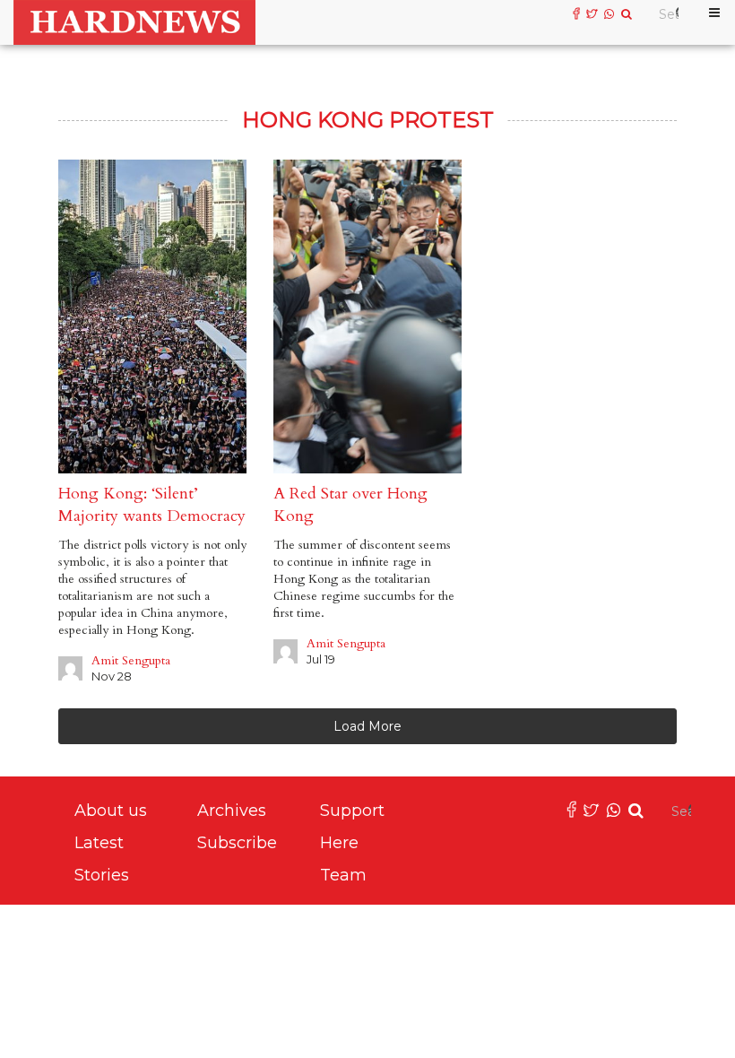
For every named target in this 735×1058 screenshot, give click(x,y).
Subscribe (237, 843)
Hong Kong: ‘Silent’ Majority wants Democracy (152, 504)
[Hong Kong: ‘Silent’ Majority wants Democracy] (152, 316)
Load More (367, 726)
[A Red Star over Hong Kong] (367, 316)
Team (343, 875)
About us (110, 810)
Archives (231, 810)
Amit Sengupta (130, 660)
